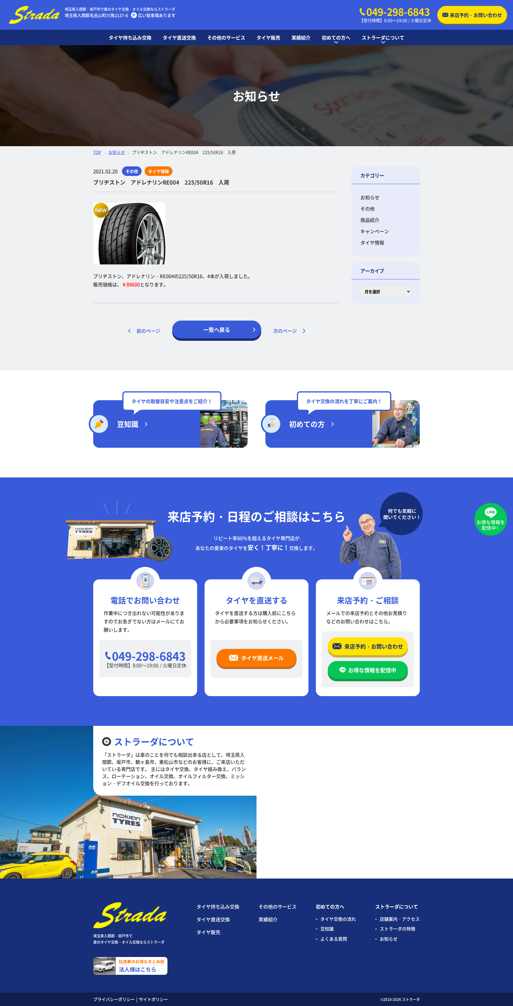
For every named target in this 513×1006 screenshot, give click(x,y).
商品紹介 (369, 219)
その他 (367, 208)
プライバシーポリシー (114, 999)
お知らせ (116, 152)
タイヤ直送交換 (213, 919)
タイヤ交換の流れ (338, 919)
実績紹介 (268, 919)
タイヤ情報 (372, 242)
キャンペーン (374, 231)
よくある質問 (333, 939)
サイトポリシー (153, 999)
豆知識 (327, 928)
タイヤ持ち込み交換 (218, 906)
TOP (97, 152)
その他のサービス (278, 906)
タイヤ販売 (208, 932)
